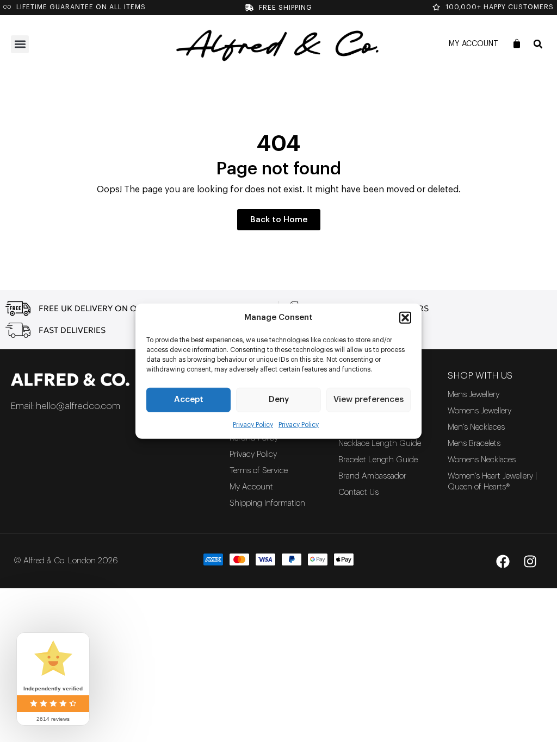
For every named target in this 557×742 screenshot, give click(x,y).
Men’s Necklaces (476, 427)
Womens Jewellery (479, 411)
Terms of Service (259, 471)
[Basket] (516, 43)
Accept (188, 399)
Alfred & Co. (70, 380)
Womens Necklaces (482, 460)
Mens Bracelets (474, 443)
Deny (279, 399)
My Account (473, 44)
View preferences (368, 399)
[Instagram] (529, 561)
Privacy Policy (253, 424)
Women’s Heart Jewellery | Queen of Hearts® (492, 481)
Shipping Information (267, 503)
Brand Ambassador (372, 476)
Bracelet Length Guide (378, 460)
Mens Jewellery (473, 395)
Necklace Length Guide (379, 443)
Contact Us (358, 492)
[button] (405, 317)
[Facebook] (502, 561)
